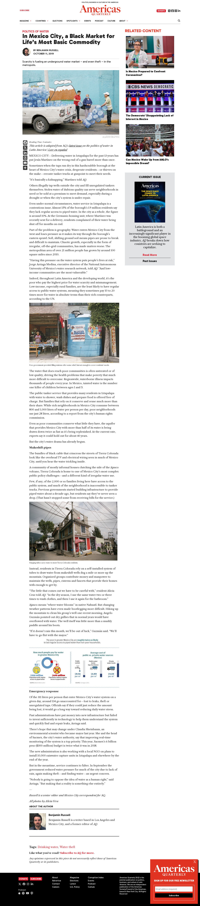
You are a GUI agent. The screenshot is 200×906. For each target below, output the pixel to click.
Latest (73, 884)
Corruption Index (96, 877)
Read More (150, 255)
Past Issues (150, 261)
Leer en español (57, 149)
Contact (56, 884)
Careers (55, 887)
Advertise (56, 880)
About (55, 877)
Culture (111, 21)
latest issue (76, 145)
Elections (57, 21)
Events (87, 21)
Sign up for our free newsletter (174, 880)
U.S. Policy (75, 887)
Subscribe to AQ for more (77, 853)
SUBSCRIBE (24, 10)
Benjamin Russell (48, 50)
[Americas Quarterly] (100, 10)
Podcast (99, 21)
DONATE (161, 11)
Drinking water (48, 847)
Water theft (67, 847)
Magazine (74, 877)
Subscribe (36, 879)
